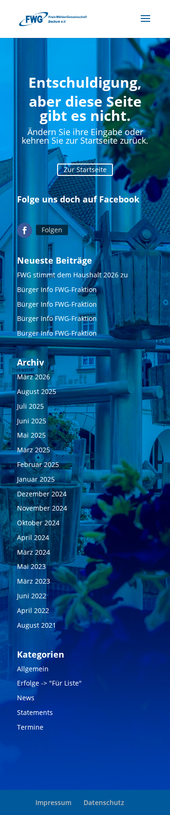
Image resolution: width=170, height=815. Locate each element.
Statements (35, 712)
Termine (30, 727)
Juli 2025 (30, 406)
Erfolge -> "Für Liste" (49, 682)
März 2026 (33, 376)
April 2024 (33, 537)
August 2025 (36, 391)
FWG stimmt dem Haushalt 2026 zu (72, 274)
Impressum (53, 802)
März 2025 (33, 449)
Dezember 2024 (42, 493)
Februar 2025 (38, 464)
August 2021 (36, 625)
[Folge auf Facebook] (24, 230)
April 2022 (33, 610)
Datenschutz (104, 802)
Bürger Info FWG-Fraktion (57, 289)
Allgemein (33, 668)
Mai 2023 (31, 566)
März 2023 (33, 581)
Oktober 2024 (38, 522)
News (25, 697)
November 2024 (42, 508)
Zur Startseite (85, 169)
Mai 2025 (31, 435)
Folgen (52, 229)
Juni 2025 (31, 420)
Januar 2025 (36, 479)
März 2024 (33, 552)
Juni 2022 (31, 595)
